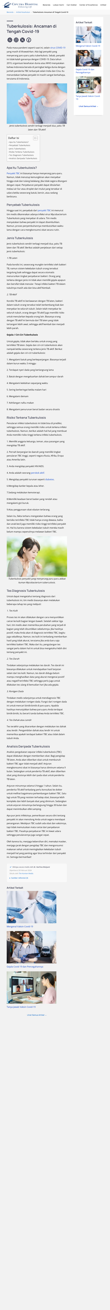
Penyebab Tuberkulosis (19, 145)
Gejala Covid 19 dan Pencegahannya (25, 966)
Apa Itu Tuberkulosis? (19, 142)
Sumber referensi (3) (19, 878)
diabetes (49, 479)
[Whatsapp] (10, 40)
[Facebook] (28, 40)
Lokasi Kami (58, 5)
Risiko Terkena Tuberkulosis (21, 152)
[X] (22, 40)
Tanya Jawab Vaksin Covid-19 (21, 1006)
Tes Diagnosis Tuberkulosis (21, 155)
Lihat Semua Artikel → (37, 1015)
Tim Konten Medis (26, 873)
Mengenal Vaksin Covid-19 (20, 926)
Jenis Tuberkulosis (17, 148)
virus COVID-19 (57, 47)
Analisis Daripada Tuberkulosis (23, 158)
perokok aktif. (37, 472)
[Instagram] (16, 40)
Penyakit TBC (13, 173)
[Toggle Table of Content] (34, 138)
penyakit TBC (44, 210)
